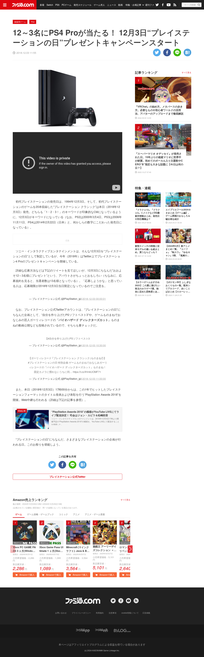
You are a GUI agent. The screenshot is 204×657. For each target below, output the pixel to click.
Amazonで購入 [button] (26, 574)
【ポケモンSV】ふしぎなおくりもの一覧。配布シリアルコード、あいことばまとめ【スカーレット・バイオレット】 (178, 287)
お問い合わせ (61, 612)
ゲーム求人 (99, 4)
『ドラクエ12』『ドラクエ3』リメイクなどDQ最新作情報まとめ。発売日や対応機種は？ (147, 214)
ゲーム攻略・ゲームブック (40, 514)
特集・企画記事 (133, 4)
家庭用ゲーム (20, 21)
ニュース (111, 4)
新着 (42, 4)
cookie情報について (130, 612)
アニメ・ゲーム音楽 (95, 514)
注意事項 (112, 612)
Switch (50, 4)
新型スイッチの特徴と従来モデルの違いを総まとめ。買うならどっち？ (147, 249)
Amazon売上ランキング (30, 499)
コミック (63, 514)
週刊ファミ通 (152, 4)
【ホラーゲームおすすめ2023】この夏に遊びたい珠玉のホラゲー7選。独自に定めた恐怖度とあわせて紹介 (147, 287)
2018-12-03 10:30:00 (94, 345)
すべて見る (125, 500)
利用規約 (100, 612)
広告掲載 (146, 612)
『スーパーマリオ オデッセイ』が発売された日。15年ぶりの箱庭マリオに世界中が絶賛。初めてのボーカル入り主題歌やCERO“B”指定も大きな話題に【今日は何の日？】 (159, 161)
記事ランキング (146, 72)
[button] (130, 549)
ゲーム (18, 514)
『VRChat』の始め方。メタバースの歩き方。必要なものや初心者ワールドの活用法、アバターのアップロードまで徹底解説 (159, 110)
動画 (120, 4)
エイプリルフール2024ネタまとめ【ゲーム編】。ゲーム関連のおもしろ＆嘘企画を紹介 (178, 214)
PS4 (33, 21)
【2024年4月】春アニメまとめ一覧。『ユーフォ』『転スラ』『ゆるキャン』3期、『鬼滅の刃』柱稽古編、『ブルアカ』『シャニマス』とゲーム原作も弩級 (178, 250)
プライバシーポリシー (81, 612)
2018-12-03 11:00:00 (94, 379)
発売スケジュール (82, 4)
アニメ (76, 514)
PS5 (57, 4)
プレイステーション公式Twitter (67, 476)
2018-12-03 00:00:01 (94, 299)
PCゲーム (66, 4)
